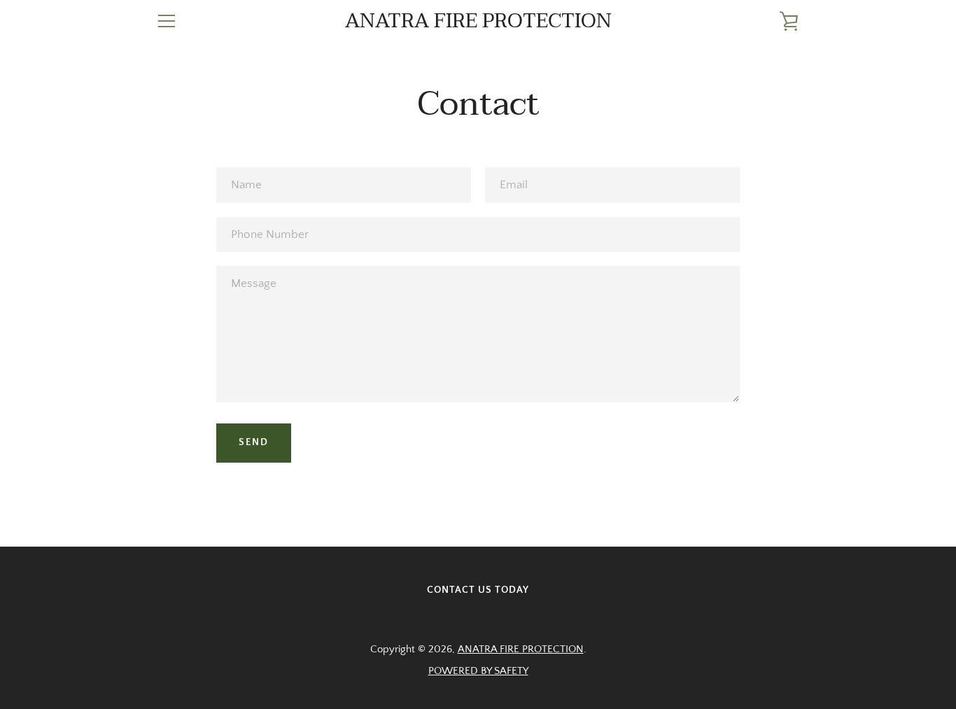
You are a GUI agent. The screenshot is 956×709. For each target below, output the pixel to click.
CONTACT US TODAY (478, 590)
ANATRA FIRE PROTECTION (478, 21)
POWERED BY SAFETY (478, 671)
